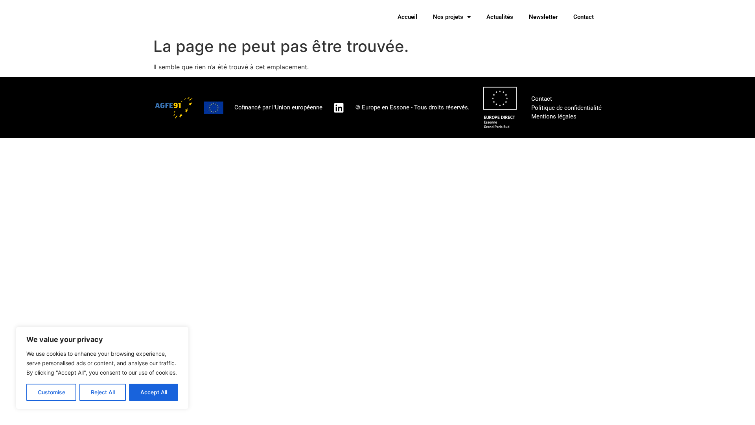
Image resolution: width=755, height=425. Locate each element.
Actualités (499, 16)
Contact (583, 16)
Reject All (103, 392)
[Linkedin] (339, 107)
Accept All (153, 392)
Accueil (407, 16)
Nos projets (448, 16)
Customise (51, 392)
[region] (102, 368)
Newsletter (543, 16)
